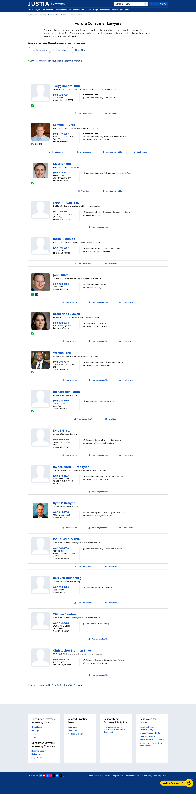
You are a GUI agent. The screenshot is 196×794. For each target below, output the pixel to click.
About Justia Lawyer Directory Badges (148, 728)
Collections (72, 730)
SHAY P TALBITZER (66, 202)
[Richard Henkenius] (40, 399)
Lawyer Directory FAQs (150, 733)
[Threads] (54, 775)
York (33, 734)
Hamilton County (38, 751)
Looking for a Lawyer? (173, 783)
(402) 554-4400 (61, 587)
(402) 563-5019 (61, 659)
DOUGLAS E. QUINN (66, 539)
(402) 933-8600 (61, 283)
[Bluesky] (57, 775)
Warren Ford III (63, 353)
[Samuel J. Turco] (40, 132)
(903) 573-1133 (61, 475)
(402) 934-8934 (61, 322)
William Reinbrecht (67, 614)
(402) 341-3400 (61, 400)
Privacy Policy (146, 776)
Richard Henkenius (66, 392)
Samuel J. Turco (64, 125)
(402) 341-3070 (61, 548)
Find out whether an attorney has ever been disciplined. (114, 729)
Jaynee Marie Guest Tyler (71, 467)
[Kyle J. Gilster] (40, 437)
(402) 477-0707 (61, 133)
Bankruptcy (72, 727)
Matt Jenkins (62, 163)
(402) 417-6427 (61, 172)
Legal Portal (105, 776)
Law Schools (78, 10)
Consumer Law (53, 15)
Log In (153, 4)
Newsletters (105, 10)
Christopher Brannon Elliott (72, 650)
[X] (60, 775)
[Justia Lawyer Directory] (38, 4)
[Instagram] (50, 775)
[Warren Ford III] (40, 360)
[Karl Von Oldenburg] (40, 585)
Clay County (36, 757)
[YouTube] (44, 775)
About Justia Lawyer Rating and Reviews (152, 744)
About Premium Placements (152, 739)
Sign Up (163, 4)
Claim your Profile (147, 736)
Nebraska (64, 15)
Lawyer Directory (40, 15)
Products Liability (75, 734)
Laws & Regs (92, 10)
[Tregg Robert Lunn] (40, 93)
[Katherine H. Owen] (40, 321)
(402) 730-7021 (61, 94)
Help (123, 776)
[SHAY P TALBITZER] (40, 210)
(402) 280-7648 (61, 361)
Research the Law (63, 10)
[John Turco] (40, 282)
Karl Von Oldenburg (67, 578)
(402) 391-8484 (61, 623)
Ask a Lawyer (48, 10)
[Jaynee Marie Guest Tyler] (40, 474)
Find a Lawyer (34, 10)
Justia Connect (93, 776)
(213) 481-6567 (61, 247)
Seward (34, 737)
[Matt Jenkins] (40, 171)
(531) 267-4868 (61, 211)
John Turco (61, 275)
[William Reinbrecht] (40, 621)
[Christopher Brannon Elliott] (40, 657)
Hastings (35, 730)
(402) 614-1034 (61, 512)
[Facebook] (47, 775)
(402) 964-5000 (61, 439)
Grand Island (36, 727)
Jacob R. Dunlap (64, 239)
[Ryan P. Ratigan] (40, 510)
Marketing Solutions (120, 10)
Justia (30, 15)
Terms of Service (132, 776)
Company (115, 776)
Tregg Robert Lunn (66, 86)
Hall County (36, 754)
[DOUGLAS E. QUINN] (40, 546)
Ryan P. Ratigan (64, 503)
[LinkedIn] (40, 775)
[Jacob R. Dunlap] (40, 246)
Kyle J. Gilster (62, 430)
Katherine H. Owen (66, 314)
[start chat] (189, 783)
